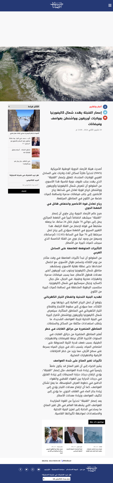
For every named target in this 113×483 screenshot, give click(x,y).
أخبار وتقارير (95, 107)
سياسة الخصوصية (58, 469)
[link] (20, 469)
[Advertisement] (56, 29)
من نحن (82, 469)
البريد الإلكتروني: (32, 180)
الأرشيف (47, 469)
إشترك (23, 191)
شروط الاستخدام (72, 469)
